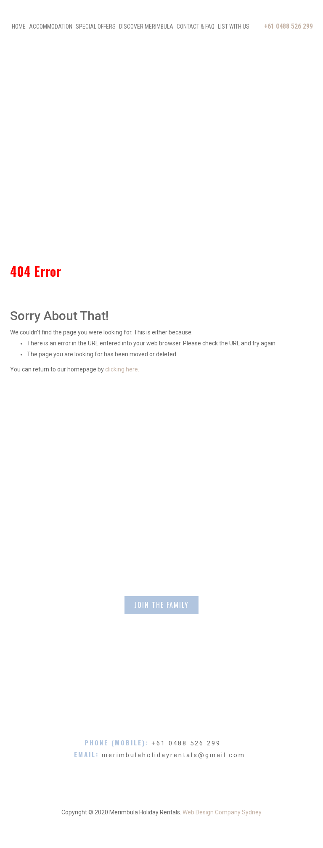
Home (19, 26)
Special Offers (96, 26)
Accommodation (50, 26)
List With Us (233, 26)
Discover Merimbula (146, 26)
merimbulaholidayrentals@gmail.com (173, 755)
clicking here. (122, 369)
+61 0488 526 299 (288, 26)
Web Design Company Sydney (222, 812)
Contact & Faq (195, 26)
